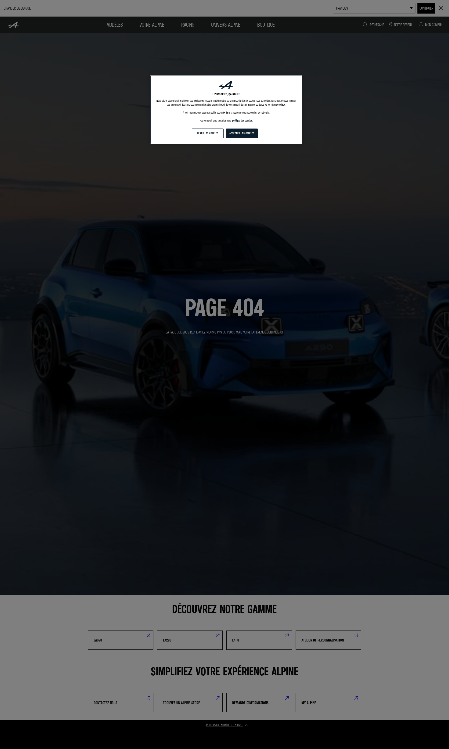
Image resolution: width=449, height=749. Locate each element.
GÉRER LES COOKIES (207, 133)
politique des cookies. (242, 120)
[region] (226, 109)
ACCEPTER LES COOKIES (241, 133)
